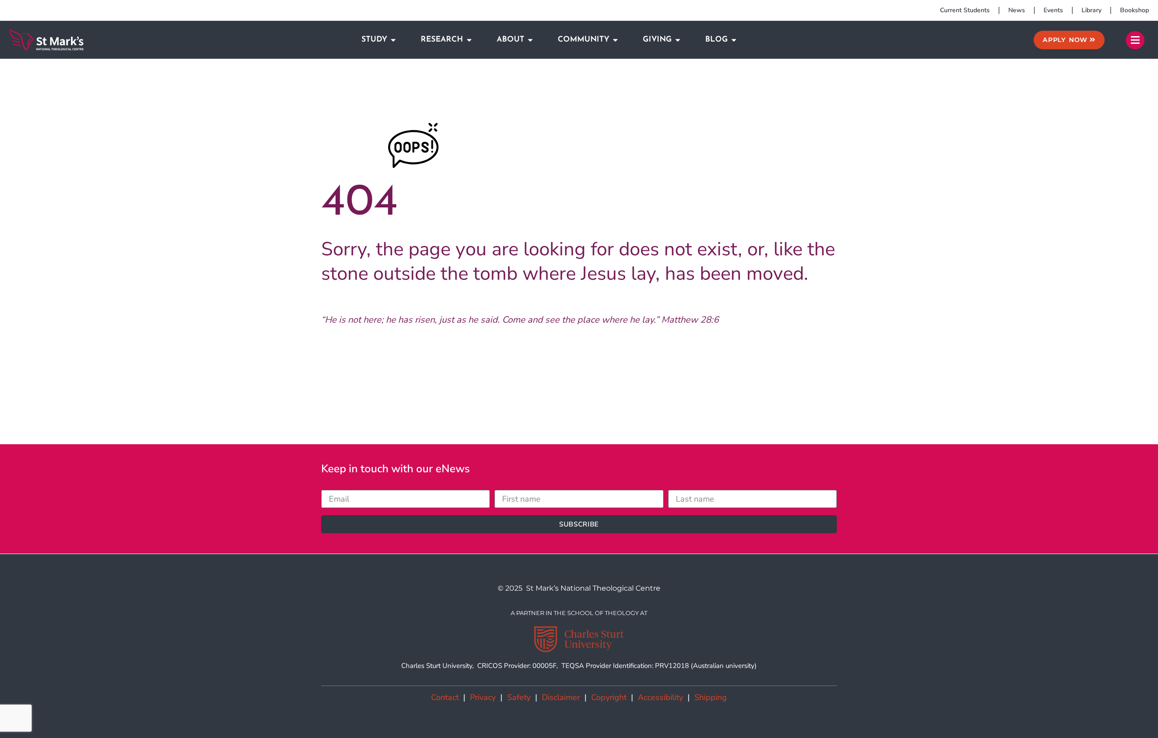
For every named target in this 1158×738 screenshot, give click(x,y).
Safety (519, 697)
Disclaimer (561, 697)
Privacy (483, 697)
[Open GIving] (678, 40)
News (1016, 10)
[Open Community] (615, 40)
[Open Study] (393, 40)
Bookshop (1134, 10)
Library (1091, 10)
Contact (445, 697)
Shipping (710, 697)
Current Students (965, 10)
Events (1053, 10)
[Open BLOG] (734, 40)
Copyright (608, 697)
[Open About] (530, 40)
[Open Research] (469, 40)
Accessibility (660, 697)
